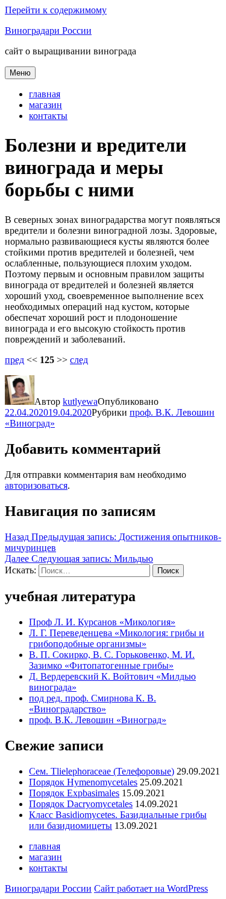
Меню (20, 72)
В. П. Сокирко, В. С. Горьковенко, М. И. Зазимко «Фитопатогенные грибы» (112, 660)
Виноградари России (48, 30)
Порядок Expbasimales (74, 793)
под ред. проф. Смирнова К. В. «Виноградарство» (92, 703)
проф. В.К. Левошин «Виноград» (97, 720)
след (79, 360)
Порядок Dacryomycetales (81, 804)
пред (14, 360)
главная (44, 94)
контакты (48, 116)
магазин (45, 105)
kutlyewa (80, 401)
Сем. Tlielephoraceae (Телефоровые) (101, 771)
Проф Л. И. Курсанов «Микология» (102, 622)
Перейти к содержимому (56, 10)
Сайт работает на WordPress (151, 888)
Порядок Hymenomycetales (83, 782)
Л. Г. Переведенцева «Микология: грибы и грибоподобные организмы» (116, 638)
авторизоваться (36, 485)
